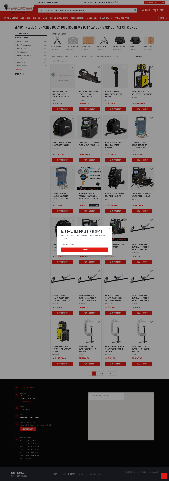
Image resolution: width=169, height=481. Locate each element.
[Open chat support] (164, 476)
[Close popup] (109, 228)
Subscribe (84, 249)
